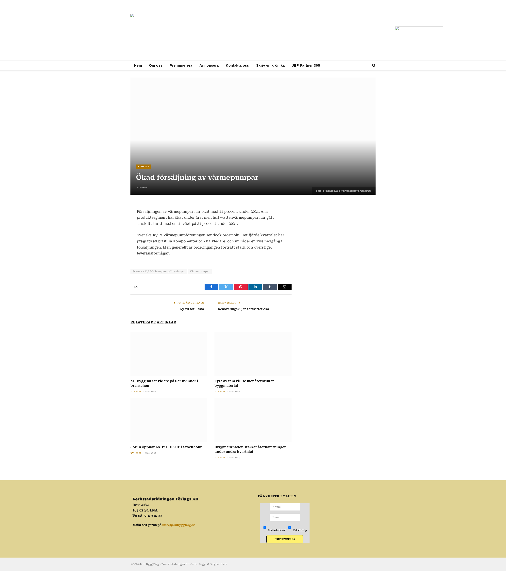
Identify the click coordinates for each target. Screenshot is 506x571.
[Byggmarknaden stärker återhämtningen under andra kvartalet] (252, 420)
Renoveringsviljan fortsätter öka (243, 309)
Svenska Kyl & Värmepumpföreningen (158, 271)
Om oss (155, 65)
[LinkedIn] (117, 226)
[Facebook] (117, 216)
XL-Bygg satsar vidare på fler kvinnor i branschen (164, 383)
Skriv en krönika (270, 65)
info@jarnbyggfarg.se (178, 525)
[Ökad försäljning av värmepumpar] (253, 136)
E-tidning (299, 530)
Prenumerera (181, 65)
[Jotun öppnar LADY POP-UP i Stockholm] (168, 420)
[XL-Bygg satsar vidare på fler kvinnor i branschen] (168, 354)
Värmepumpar (200, 271)
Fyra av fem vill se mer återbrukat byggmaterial (244, 383)
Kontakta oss (237, 65)
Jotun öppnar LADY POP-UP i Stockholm (166, 447)
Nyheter (143, 166)
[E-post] (117, 235)
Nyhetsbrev (276, 530)
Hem (138, 65)
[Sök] (373, 65)
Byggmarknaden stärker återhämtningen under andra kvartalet (250, 449)
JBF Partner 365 (306, 65)
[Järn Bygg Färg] (261, 36)
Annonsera (209, 65)
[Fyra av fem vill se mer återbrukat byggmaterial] (252, 354)
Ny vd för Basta (192, 309)
